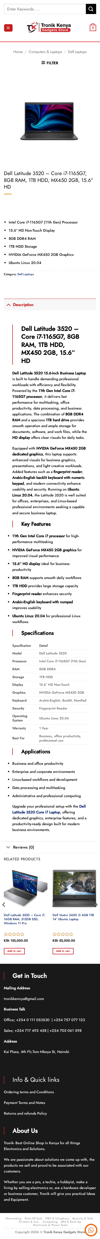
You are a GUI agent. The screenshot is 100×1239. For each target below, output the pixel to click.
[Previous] (4, 914)
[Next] (96, 914)
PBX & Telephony (57, 1218)
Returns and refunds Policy (25, 1113)
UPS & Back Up (71, 1222)
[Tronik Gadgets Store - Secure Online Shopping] (50, 28)
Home (18, 51)
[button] (8, 28)
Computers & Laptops (45, 51)
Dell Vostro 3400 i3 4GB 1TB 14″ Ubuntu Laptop (73, 917)
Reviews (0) (23, 847)
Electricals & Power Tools (50, 1225)
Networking (14, 1218)
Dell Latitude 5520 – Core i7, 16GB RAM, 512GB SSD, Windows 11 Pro (24, 919)
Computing (50, 1222)
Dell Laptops (77, 51)
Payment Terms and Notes (25, 1102)
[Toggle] (8, 304)
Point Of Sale (34, 1218)
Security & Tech (82, 1218)
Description (23, 305)
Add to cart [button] (14, 951)
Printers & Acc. (29, 1222)
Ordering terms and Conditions (29, 1092)
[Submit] (91, 9)
